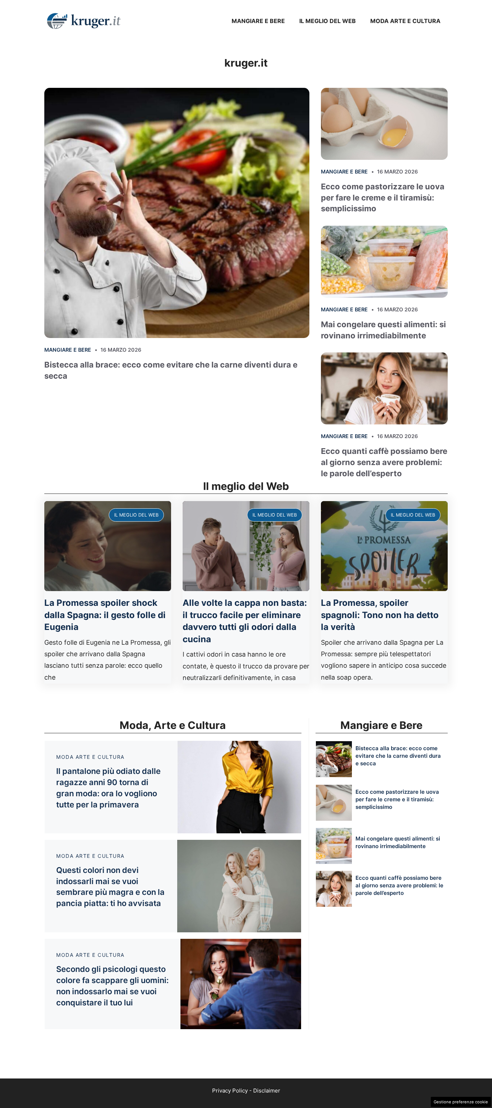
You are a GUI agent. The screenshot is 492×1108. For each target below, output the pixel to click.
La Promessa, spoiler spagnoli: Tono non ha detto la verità (380, 615)
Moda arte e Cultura (405, 20)
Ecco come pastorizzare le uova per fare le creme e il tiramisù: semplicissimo (382, 197)
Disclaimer (266, 1090)
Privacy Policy (230, 1090)
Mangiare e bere (258, 20)
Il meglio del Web (327, 20)
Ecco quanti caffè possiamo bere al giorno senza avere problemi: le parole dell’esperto (384, 462)
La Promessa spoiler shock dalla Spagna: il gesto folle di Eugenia (105, 615)
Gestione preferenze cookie (461, 1101)
